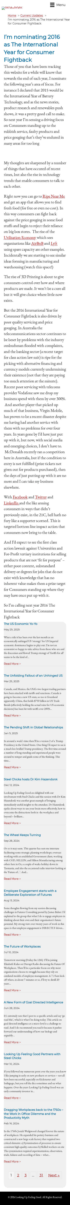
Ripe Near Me (54, 196)
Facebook (20, 497)
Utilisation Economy (20, 237)
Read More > (12, 664)
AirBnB (37, 243)
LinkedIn (11, 503)
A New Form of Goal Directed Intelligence (33, 1002)
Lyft (54, 243)
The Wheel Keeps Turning (22, 835)
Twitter (41, 497)
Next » (54, 1175)
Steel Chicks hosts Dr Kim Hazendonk (31, 779)
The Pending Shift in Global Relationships (33, 727)
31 (41, 1175)
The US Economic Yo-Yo (20, 624)
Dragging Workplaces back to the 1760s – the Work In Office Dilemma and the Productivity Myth (33, 1113)
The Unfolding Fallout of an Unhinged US (33, 675)
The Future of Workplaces (22, 946)
